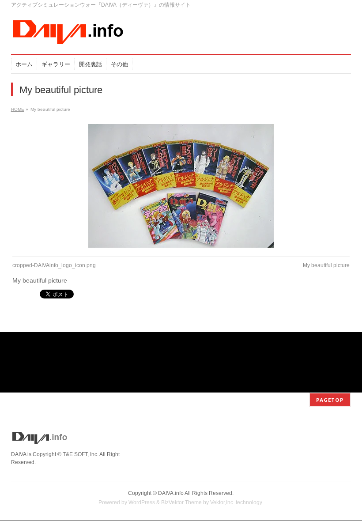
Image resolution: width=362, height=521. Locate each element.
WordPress (141, 502)
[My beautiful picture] (181, 186)
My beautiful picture (326, 265)
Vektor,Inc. (222, 502)
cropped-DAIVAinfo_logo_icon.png (54, 265)
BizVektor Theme (181, 502)
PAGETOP (330, 400)
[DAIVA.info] (68, 35)
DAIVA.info (171, 493)
